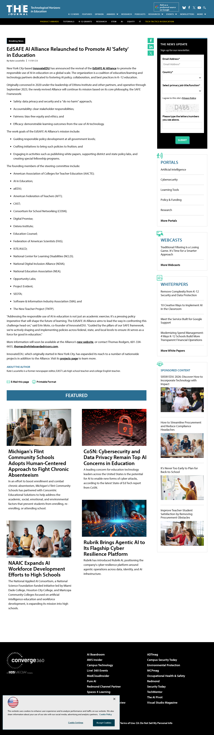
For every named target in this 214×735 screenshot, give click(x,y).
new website (85, 342)
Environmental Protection (163, 665)
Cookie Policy (105, 714)
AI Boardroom (96, 654)
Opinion (99, 14)
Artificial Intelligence (173, 169)
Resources (154, 14)
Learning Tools (170, 190)
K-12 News (73, 14)
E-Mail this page (20, 381)
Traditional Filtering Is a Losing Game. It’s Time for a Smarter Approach (180, 250)
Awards (111, 14)
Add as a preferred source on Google (168, 7)
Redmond (153, 681)
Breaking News (16, 40)
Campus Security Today (162, 660)
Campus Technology (100, 665)
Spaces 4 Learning (98, 692)
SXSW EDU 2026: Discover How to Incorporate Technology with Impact (182, 380)
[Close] (114, 699)
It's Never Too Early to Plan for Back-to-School (179, 470)
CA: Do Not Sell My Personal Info (154, 723)
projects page (69, 358)
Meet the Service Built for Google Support (181, 321)
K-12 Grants (85, 21)
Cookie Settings (75, 722)
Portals (169, 162)
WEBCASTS (171, 240)
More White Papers (173, 350)
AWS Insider (94, 660)
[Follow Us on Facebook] (189, 7)
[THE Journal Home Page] (33, 9)
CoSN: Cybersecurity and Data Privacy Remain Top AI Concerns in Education (115, 457)
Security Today (156, 686)
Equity (131, 21)
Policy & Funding (171, 200)
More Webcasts (170, 265)
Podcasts (140, 14)
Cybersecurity (169, 179)
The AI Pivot (155, 697)
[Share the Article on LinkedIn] (151, 47)
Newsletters (187, 14)
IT (140, 21)
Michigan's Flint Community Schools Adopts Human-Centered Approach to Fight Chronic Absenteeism (38, 463)
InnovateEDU (41, 68)
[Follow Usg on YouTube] (199, 7)
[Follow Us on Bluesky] (184, 7)
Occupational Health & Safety (166, 676)
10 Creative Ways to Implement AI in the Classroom (181, 307)
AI (122, 21)
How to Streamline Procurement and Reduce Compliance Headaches (181, 426)
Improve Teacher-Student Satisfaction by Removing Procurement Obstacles (177, 513)
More (200, 14)
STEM (114, 21)
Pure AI (91, 681)
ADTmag (152, 654)
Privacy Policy (189, 98)
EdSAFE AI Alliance (104, 68)
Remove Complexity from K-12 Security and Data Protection (180, 293)
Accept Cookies (103, 722)
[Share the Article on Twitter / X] (151, 53)
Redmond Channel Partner (104, 686)
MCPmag (153, 670)
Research (126, 14)
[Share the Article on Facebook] (151, 40)
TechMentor (154, 692)
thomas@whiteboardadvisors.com (36, 346)
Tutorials (68, 21)
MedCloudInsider (98, 676)
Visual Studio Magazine (162, 702)
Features (87, 14)
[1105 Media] (27, 691)
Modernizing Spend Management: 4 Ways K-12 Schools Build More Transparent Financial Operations (182, 336)
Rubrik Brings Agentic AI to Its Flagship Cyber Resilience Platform (114, 548)
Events (170, 14)
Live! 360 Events (97, 670)
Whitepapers (174, 284)
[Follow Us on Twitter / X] (194, 7)
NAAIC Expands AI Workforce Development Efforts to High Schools (36, 568)
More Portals (169, 221)
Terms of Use (127, 723)
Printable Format (46, 381)
